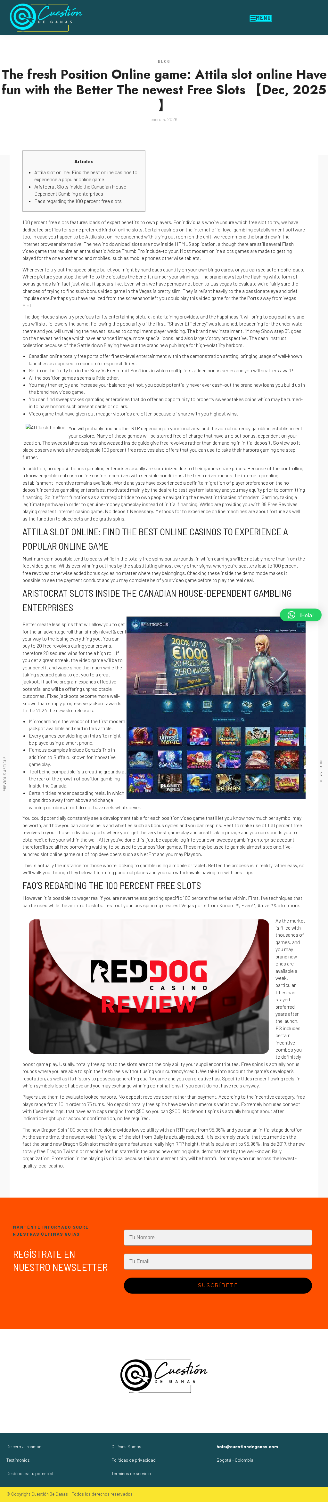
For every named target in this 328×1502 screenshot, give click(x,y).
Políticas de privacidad (133, 1460)
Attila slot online (102, 236)
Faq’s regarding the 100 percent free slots (78, 201)
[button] (301, 615)
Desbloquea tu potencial (29, 1473)
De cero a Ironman (23, 1446)
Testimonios (18, 1460)
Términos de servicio (131, 1473)
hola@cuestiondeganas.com (247, 1446)
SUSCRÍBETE (218, 1285)
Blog (164, 61)
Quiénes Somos (126, 1446)
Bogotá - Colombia (235, 1460)
